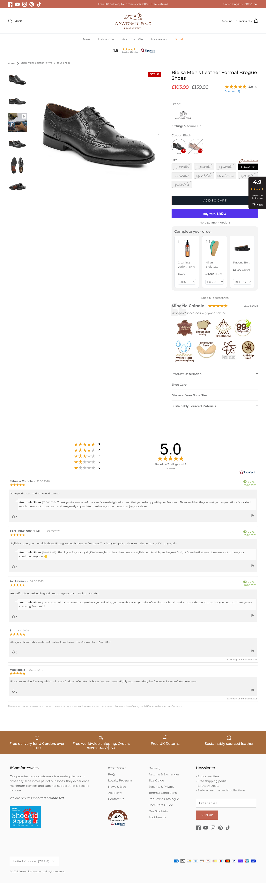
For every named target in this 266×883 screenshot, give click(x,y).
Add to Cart (215, 200)
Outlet (178, 39)
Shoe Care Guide (161, 805)
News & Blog (117, 786)
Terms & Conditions (163, 793)
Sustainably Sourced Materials (194, 406)
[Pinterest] (31, 4)
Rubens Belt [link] (241, 262)
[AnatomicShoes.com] (133, 21)
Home (11, 63)
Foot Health (157, 817)
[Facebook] (10, 4)
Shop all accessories (215, 298)
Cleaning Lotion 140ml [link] (187, 264)
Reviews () (232, 91)
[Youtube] (17, 4)
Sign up (207, 815)
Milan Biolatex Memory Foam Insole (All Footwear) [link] (213, 265)
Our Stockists (158, 811)
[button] (133, 50)
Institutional (106, 39)
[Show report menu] (252, 516)
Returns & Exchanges (164, 774)
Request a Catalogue (164, 799)
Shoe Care (179, 384)
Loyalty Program (120, 780)
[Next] (158, 134)
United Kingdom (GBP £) (238, 4)
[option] (99, 134)
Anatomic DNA (132, 39)
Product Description (187, 374)
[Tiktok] (39, 4)
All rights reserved (54, 871)
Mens (86, 39)
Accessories (159, 39)
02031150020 (117, 768)
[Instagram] (24, 4)
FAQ (111, 774)
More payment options (215, 222)
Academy (115, 793)
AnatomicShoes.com (30, 871)
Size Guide (156, 780)
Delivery (154, 768)
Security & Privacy (161, 786)
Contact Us (116, 799)
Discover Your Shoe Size (189, 395)
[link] (187, 248)
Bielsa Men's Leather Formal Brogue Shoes (45, 62)
